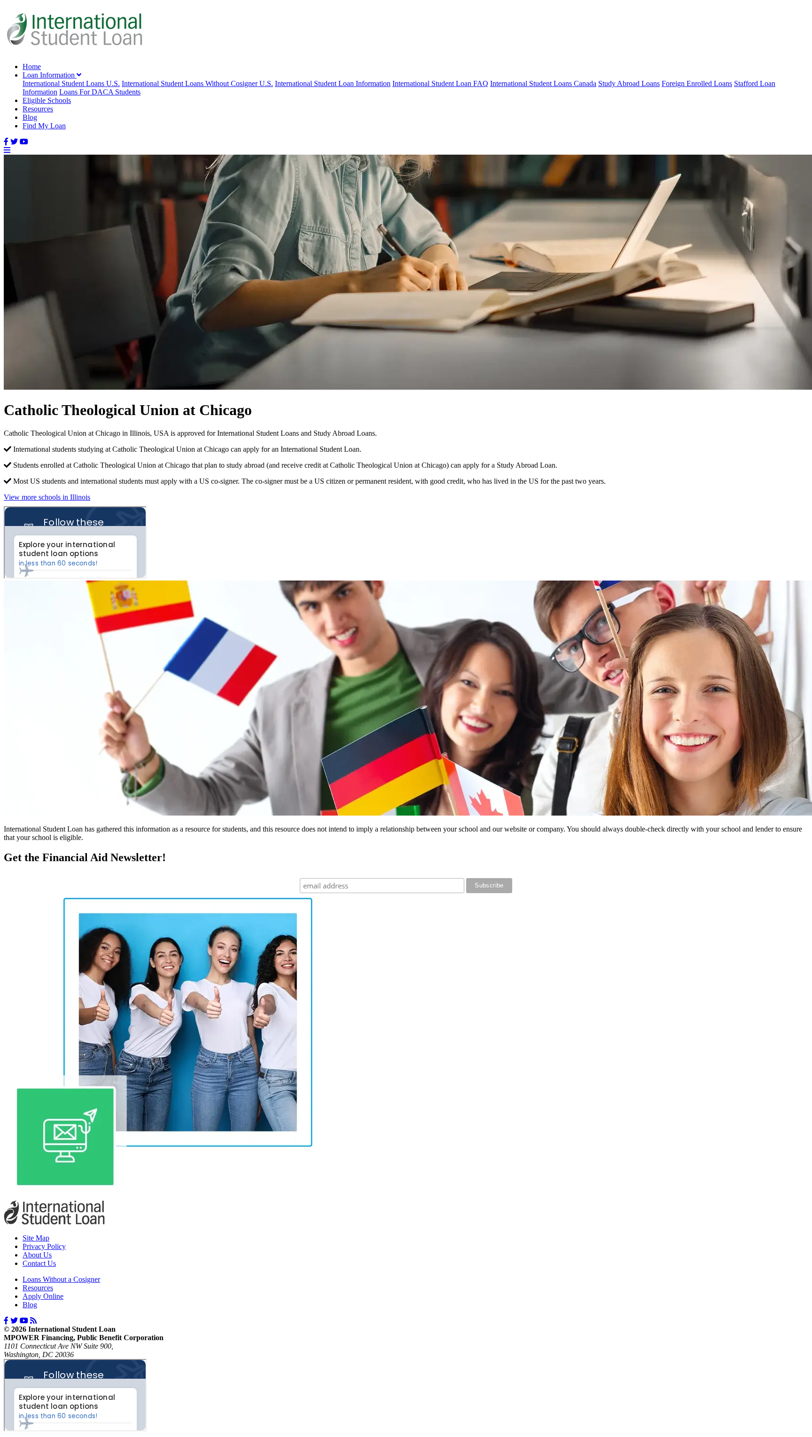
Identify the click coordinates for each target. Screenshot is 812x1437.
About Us (37, 1255)
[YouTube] (24, 142)
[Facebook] (6, 142)
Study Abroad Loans (629, 83)
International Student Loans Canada (543, 83)
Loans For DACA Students (100, 92)
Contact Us (39, 1263)
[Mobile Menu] (7, 150)
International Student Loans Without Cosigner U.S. (197, 83)
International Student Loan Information (332, 83)
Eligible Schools (47, 100)
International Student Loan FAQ (440, 83)
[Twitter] (14, 142)
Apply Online (43, 1296)
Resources (38, 109)
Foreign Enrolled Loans (697, 83)
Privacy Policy (44, 1246)
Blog (30, 117)
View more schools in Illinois (47, 497)
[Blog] (33, 1321)
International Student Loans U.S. (71, 83)
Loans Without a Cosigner (61, 1279)
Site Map (36, 1238)
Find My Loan (44, 126)
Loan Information (50, 75)
